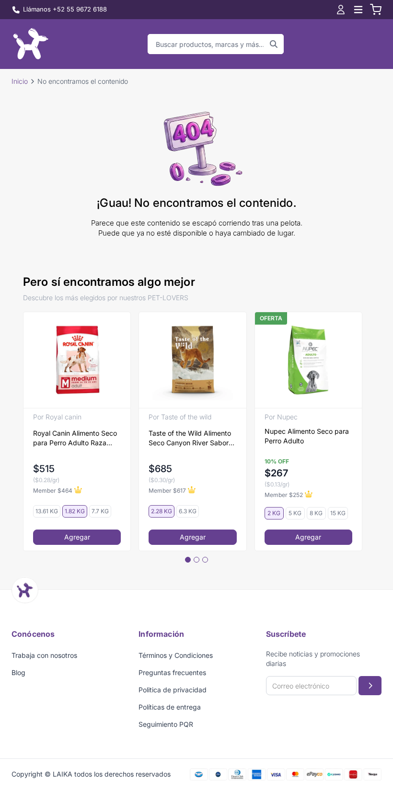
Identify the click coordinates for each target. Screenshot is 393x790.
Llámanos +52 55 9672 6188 (65, 9)
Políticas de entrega (170, 707)
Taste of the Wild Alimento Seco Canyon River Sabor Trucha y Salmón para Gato (191, 438)
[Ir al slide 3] (205, 560)
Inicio (20, 81)
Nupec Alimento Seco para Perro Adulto (307, 436)
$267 (276, 473)
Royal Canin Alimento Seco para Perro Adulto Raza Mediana (75, 438)
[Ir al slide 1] (188, 560)
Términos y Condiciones (176, 655)
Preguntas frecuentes (172, 672)
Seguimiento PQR (166, 724)
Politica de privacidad (173, 690)
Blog (18, 672)
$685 (160, 468)
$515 (44, 468)
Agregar (77, 537)
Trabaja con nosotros (44, 655)
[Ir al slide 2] (196, 560)
